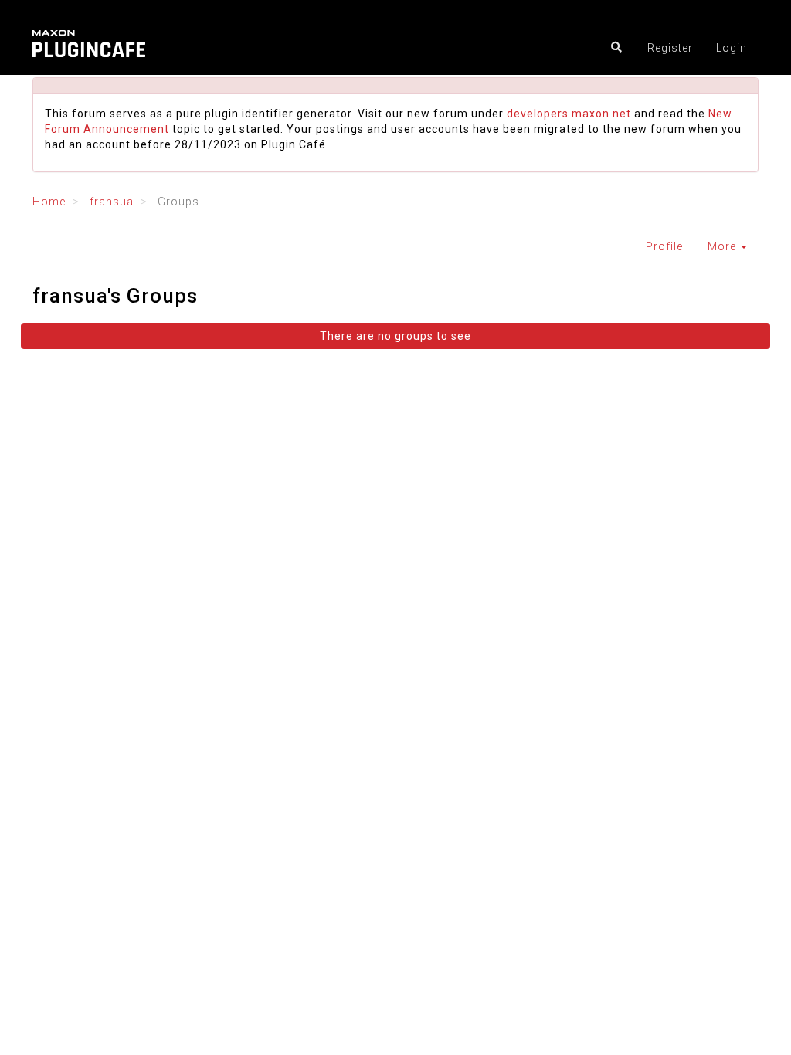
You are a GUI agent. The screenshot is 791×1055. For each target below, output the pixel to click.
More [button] (723, 246)
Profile (664, 246)
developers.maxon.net (569, 113)
